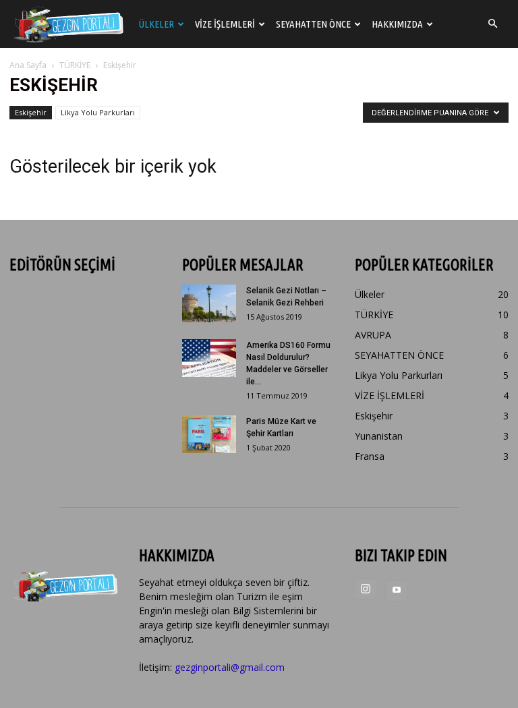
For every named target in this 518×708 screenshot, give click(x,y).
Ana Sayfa (28, 65)
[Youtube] (396, 590)
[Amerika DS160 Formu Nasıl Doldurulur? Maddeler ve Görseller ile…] (209, 358)
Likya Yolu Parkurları (98, 112)
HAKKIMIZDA (397, 24)
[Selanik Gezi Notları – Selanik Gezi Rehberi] (209, 303)
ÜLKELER (156, 24)
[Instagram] (365, 589)
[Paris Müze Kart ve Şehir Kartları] (209, 434)
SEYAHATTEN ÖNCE (313, 24)
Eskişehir (31, 112)
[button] (492, 24)
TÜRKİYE (74, 65)
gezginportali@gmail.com (230, 667)
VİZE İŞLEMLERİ (225, 24)
